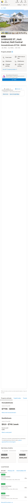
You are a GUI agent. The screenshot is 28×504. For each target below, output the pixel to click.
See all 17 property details (9, 69)
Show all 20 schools (6, 502)
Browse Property (5, 4)
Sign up (21, 2)
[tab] (7, 88)
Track (14, 79)
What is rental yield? (7, 432)
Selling (19, 4)
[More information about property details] (12, 52)
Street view (5, 94)
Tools (24, 4)
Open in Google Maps (14, 94)
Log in (25, 2)
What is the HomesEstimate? (9, 412)
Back (4, 8)
